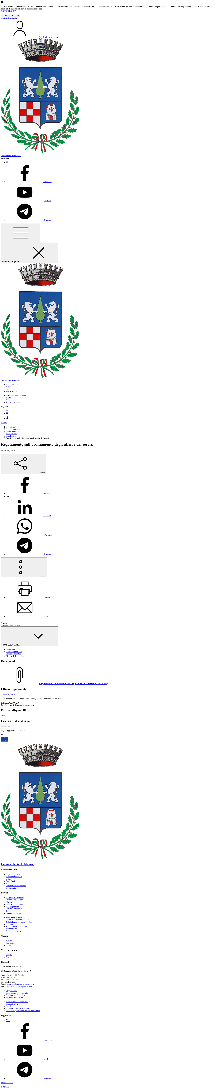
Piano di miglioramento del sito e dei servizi (23, 1011)
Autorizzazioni (12, 929)
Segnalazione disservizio (15, 995)
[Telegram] (7, 418)
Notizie (9, 941)
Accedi (4, 423)
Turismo (9, 911)
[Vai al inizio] (2, 735)
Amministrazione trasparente (17, 1002)
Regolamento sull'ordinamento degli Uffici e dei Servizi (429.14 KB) (73, 683)
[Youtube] (7, 413)
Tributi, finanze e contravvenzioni (19, 922)
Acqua (8, 398)
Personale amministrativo (16, 886)
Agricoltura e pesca (13, 931)
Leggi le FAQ (11, 991)
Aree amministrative (14, 877)
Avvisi (8, 945)
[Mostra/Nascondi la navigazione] (20, 233)
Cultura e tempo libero (15, 900)
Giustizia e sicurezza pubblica (17, 920)
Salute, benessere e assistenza (17, 926)
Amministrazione (12, 429)
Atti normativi (11, 434)
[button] (12, 384)
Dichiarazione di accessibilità (17, 1008)
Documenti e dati (12, 431)
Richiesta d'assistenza (14, 997)
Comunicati (10, 943)
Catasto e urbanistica (14, 909)
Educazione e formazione (16, 917)
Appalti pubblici (12, 906)
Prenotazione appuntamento (17, 993)
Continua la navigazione (10, 15)
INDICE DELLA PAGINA (11, 645)
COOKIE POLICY (9, 11)
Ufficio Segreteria (8, 694)
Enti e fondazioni (12, 881)
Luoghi (9, 955)
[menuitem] (29, 493)
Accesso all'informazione (16, 395)
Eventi (8, 957)
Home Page (10, 427)
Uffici (8, 879)
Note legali (10, 1006)
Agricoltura (10, 400)
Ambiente (10, 924)
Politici (8, 883)
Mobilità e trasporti (13, 913)
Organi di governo (13, 874)
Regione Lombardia (9, 18)
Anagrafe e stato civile (15, 897)
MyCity (6, 1087)
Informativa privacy (13, 1004)
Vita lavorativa (11, 902)
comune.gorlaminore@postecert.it (19, 986)
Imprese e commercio (14, 904)
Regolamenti (11, 436)
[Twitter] (7, 416)
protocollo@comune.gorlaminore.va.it (21, 984)
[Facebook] (7, 411)
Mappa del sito (7, 1083)
